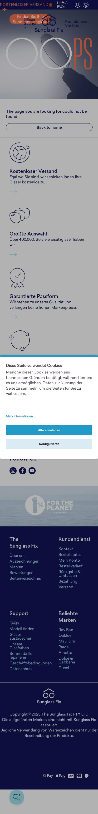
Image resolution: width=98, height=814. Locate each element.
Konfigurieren (49, 444)
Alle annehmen (49, 430)
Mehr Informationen (19, 416)
